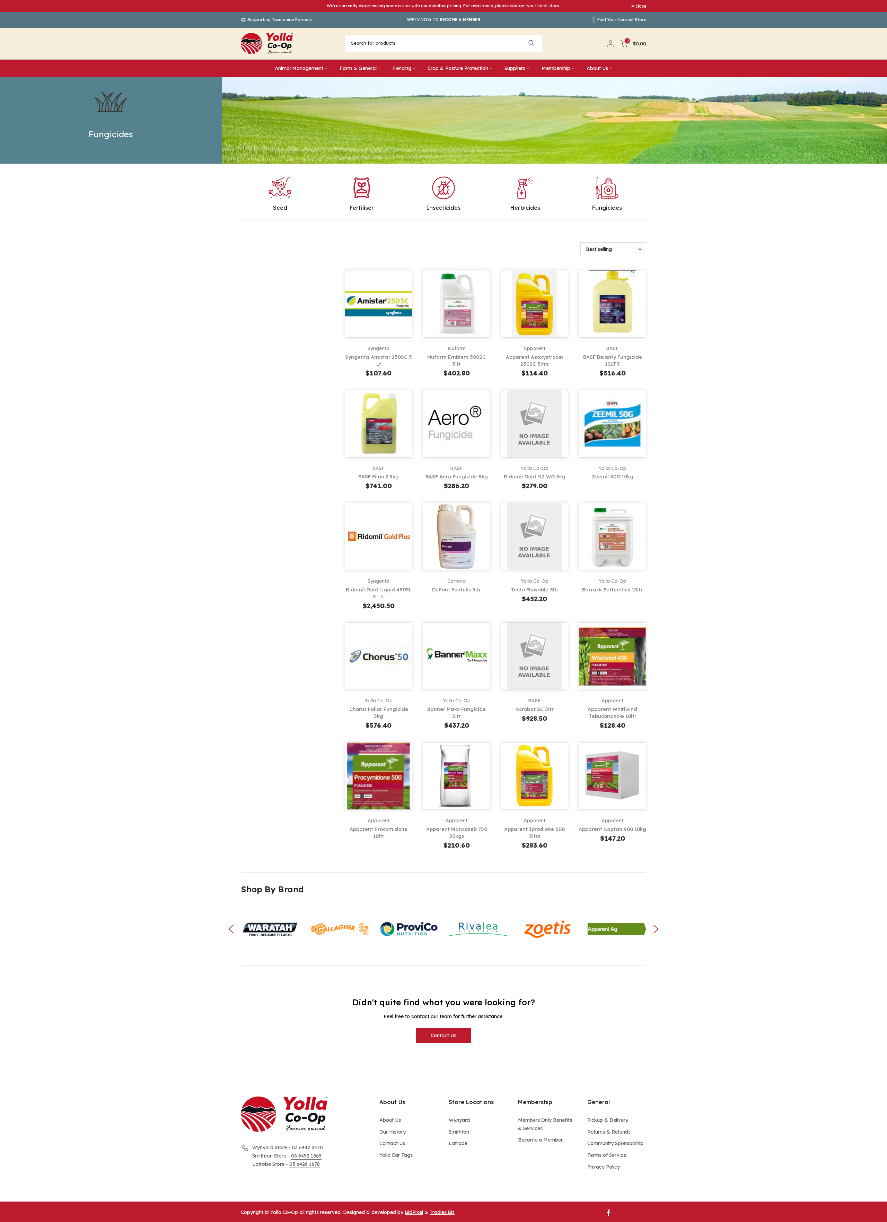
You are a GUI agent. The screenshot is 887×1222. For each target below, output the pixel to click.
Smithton (459, 1132)
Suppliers (514, 68)
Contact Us (443, 1035)
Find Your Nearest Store (621, 19)
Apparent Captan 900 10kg (612, 829)
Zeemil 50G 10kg (612, 477)
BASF (612, 348)
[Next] (654, 929)
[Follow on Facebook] (608, 1212)
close (250, 6)
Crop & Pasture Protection (458, 68)
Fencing (402, 68)
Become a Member (540, 1140)
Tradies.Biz (442, 1212)
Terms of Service (606, 1155)
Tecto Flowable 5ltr (535, 590)
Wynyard (459, 1120)
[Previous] (232, 929)
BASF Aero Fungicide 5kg (456, 477)
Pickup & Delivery (607, 1120)
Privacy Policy (603, 1167)
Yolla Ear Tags (396, 1155)
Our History (392, 1132)
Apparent (534, 348)
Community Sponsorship (615, 1143)
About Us (597, 68)
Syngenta (378, 348)
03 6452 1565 (306, 1156)
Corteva (456, 581)
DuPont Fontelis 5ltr (456, 590)
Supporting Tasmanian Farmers (279, 19)
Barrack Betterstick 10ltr (612, 590)
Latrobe (458, 1143)
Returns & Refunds (609, 1132)
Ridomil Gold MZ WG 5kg (534, 477)
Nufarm (457, 348)
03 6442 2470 (307, 1147)
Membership (556, 68)
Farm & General (358, 68)
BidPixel (414, 1212)
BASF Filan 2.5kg (378, 477)
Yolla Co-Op (534, 468)
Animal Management (299, 68)
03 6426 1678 (304, 1164)
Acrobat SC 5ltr (535, 709)
